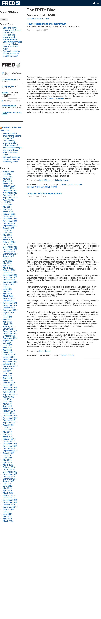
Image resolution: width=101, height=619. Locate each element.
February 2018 (9, 411)
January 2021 (9, 329)
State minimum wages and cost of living (12, 43)
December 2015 (10, 472)
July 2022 (7, 287)
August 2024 (8, 228)
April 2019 (7, 378)
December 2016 (10, 444)
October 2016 (9, 448)
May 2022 (7, 291)
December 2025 (10, 190)
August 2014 (8, 509)
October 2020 (9, 336)
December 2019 (10, 359)
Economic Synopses (55, 98)
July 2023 (7, 258)
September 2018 (10, 394)
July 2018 (7, 399)
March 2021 (8, 324)
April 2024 (7, 237)
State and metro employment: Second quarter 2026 (12, 30)
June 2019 (7, 373)
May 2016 (7, 460)
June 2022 (7, 289)
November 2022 (10, 277)
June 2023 (7, 261)
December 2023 (10, 247)
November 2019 (10, 362)
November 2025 (10, 193)
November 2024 (10, 221)
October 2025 (9, 195)
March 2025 (8, 211)
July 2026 (7, 174)
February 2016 (9, 467)
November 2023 (10, 249)
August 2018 (8, 397)
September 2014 (10, 507)
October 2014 (9, 505)
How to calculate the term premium (46, 23)
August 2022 (8, 284)
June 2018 (7, 401)
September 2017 (10, 422)
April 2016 (7, 462)
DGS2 (70, 184)
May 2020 (7, 347)
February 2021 (9, 326)
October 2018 (9, 392)
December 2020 (10, 331)
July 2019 (7, 371)
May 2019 (7, 376)
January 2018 (9, 413)
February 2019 (9, 383)
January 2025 (9, 216)
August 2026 (8, 172)
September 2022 (10, 282)
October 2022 (9, 279)
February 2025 (9, 214)
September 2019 (10, 366)
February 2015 (9, 495)
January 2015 (9, 497)
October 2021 (9, 308)
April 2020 (7, 350)
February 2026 (9, 186)
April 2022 (7, 294)
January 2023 (9, 272)
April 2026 (7, 181)
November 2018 (10, 390)
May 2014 (7, 516)
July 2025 (7, 202)
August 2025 (8, 200)
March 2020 (8, 352)
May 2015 (7, 488)
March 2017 (8, 437)
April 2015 (7, 490)
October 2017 (9, 420)
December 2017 (10, 415)
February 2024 (9, 242)
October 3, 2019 (41, 30)
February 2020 (9, 354)
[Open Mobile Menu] (98, 3)
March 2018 (8, 408)
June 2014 (7, 514)
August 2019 (8, 369)
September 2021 (10, 310)
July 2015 (7, 483)
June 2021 (7, 317)
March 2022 (8, 296)
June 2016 (7, 458)
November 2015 (10, 474)
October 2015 (9, 476)
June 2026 (7, 176)
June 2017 (7, 430)
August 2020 (8, 340)
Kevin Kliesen (45, 351)
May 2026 (7, 179)
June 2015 (7, 486)
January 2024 (9, 244)
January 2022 (9, 301)
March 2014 (8, 521)
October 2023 (9, 251)
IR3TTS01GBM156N (35, 187)
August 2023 (8, 256)
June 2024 (7, 233)
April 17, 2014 (40, 196)
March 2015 (8, 493)
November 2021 (10, 305)
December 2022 (10, 275)
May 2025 (7, 207)
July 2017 (7, 427)
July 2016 (7, 455)
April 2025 (7, 209)
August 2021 (8, 312)
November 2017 (10, 418)
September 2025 (10, 197)
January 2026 (9, 188)
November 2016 (10, 446)
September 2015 (10, 479)
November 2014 (10, 502)
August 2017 (8, 425)
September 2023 (10, 254)
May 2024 (7, 235)
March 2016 (8, 465)
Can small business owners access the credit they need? (11, 53)
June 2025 (7, 204)
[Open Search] (94, 3)
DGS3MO (78, 184)
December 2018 (10, 387)
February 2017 (9, 439)
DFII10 (64, 355)
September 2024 (10, 226)
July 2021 (7, 315)
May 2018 (7, 404)
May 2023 (7, 263)
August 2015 (8, 481)
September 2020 (10, 338)
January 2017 (9, 441)
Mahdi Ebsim (44, 180)
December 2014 (10, 500)
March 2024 (8, 240)
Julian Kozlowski (62, 180)
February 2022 (9, 298)
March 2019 (8, 380)
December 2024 (10, 219)
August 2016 (8, 453)
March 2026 (8, 183)
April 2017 (7, 434)
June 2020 (7, 345)
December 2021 (10, 303)
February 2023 (9, 270)
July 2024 (7, 230)
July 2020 (7, 343)
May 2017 (7, 432)
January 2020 (9, 357)
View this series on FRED (38, 19)
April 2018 (7, 406)
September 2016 (10, 451)
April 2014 (7, 519)
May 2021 (7, 319)
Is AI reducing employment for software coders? (10, 37)
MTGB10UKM (51, 187)
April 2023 (7, 265)
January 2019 (9, 385)
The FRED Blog (41, 10)
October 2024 (9, 223)
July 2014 (7, 512)
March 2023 (8, 268)
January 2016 (9, 469)
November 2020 (10, 333)
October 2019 (9, 364)
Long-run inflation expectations (44, 193)
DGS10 (64, 184)
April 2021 (7, 322)
